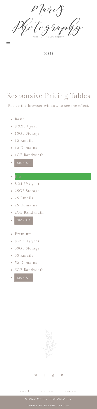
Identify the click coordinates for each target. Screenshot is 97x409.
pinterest (69, 391)
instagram (45, 391)
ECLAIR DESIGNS (57, 405)
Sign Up (24, 162)
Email (25, 391)
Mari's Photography (48, 18)
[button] (8, 46)
